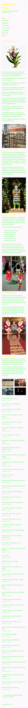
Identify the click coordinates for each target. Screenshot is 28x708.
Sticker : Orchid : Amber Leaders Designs (12, 491)
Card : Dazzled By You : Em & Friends (11, 409)
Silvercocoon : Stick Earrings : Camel (11, 621)
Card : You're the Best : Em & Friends (11, 435)
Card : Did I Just (5, 27)
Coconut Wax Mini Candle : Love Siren (11, 519)
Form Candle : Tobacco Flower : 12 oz (11, 543)
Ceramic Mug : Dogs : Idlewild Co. (10, 640)
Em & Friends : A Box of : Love (9, 398)
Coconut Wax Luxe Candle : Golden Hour (12, 508)
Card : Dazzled (5, 25)
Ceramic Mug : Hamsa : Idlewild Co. (11, 645)
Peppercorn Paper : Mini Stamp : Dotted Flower (13, 480)
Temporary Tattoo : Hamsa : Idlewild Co (12, 616)
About (3, 35)
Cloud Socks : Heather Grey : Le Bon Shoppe (13, 605)
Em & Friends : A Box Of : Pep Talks (11, 403)
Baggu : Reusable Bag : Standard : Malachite (13, 574)
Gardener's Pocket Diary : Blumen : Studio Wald (13, 662)
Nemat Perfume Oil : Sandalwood (10, 687)
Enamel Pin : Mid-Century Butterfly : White (12, 469)
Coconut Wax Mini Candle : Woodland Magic (13, 530)
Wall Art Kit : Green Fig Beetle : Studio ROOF (13, 651)
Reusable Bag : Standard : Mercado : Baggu (12, 579)
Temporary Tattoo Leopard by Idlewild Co (12, 610)
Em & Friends (5, 20)
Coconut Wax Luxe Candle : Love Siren (11, 513)
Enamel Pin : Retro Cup (8, 475)
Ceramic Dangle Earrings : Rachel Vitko (12, 599)
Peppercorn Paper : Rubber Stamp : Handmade (13, 486)
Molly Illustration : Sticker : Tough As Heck (12, 502)
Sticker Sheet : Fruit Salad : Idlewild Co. (12, 497)
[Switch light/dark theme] (25, 4)
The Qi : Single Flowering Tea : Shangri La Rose (13, 682)
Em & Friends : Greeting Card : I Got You (12, 422)
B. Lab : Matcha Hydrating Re (9, 634)
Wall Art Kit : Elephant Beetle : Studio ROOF (13, 656)
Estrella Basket (5, 555)
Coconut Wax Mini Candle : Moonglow (11, 524)
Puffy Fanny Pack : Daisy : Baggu (10, 561)
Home (3, 17)
